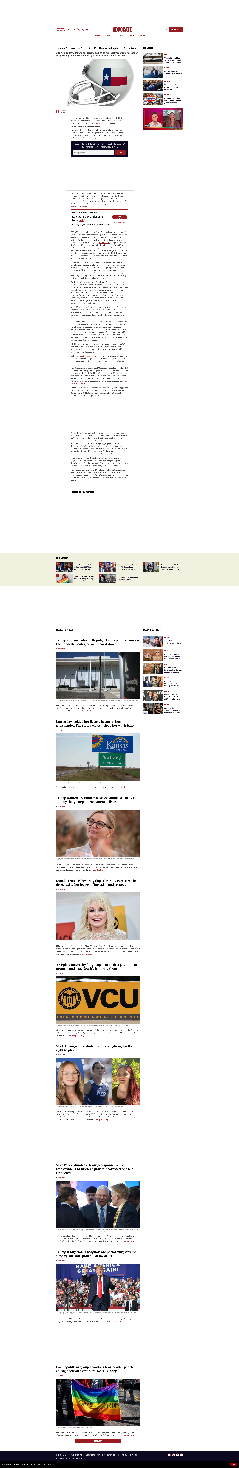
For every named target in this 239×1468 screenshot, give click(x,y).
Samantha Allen (61, 889)
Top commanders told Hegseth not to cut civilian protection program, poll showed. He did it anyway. (173, 89)
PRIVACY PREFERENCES (113, 1455)
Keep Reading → (89, 710)
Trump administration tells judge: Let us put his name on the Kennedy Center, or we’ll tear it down (97, 642)
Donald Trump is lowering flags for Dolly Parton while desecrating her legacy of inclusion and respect (96, 882)
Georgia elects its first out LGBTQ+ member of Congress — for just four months (173, 74)
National (167, 81)
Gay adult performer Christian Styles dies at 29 (173, 643)
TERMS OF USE (124, 1455)
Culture (166, 678)
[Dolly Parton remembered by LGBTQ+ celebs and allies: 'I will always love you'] (153, 682)
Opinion (142, 35)
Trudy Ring (64, 110)
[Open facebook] (74, 29)
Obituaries (167, 637)
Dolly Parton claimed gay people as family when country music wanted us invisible (172, 657)
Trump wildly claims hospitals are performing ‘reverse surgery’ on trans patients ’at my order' (96, 1254)
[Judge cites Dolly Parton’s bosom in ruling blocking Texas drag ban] (64, 578)
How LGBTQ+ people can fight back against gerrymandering (172, 100)
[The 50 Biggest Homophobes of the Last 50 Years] (107, 578)
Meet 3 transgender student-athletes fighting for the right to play (94, 1048)
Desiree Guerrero (61, 1054)
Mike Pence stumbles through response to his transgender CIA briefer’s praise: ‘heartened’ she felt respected (94, 1169)
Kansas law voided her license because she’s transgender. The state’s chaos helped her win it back (95, 723)
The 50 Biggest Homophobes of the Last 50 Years (128, 578)
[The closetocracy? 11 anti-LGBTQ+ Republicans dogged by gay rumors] (107, 567)
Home (58, 42)
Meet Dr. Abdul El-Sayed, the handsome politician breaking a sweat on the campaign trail (173, 712)
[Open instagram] (86, 29)
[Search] (166, 29)
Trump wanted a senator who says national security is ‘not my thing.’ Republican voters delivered (95, 799)
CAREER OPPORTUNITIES (76, 1455)
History (132, 35)
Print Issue (168, 95)
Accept (234, 1464)
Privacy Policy (37, 1464)
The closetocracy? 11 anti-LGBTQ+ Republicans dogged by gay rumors (127, 567)
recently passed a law (87, 356)
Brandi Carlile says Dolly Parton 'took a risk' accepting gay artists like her (172, 697)
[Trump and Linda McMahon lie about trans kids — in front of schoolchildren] (151, 567)
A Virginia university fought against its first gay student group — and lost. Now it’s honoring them (96, 966)
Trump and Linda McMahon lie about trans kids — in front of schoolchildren (171, 567)
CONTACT (58, 1455)
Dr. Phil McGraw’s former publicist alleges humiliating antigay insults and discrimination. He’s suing (173, 673)
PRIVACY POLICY (101, 1455)
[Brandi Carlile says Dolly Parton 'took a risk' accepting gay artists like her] (153, 695)
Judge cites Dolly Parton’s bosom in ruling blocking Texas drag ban (84, 578)
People (166, 691)
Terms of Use (50, 1464)
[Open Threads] (82, 29)
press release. (104, 242)
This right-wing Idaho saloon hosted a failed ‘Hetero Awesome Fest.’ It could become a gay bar (173, 62)
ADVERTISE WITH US (90, 1455)
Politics (97, 35)
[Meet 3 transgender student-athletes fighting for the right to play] (98, 1081)
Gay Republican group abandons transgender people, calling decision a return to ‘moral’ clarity (95, 1369)
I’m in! (121, 152)
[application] (163, 119)
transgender (101, 123)
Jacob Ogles (60, 730)
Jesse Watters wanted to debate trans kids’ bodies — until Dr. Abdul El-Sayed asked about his (84, 568)
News (109, 35)
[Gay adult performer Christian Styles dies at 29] (153, 641)
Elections (167, 68)
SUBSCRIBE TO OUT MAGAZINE (61, 29)
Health (120, 35)
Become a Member (119, 217)
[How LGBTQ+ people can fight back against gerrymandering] (153, 99)
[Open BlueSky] (78, 29)
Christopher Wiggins (62, 648)
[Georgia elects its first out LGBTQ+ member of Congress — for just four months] (153, 72)
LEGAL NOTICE (133, 1455)
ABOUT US (65, 1455)
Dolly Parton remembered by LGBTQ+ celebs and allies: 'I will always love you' (173, 685)
